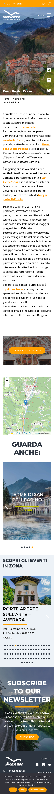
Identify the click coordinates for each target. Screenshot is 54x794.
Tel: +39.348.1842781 (14, 771)
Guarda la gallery (27, 350)
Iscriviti (20, 3)
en (43, 3)
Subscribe (27, 737)
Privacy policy (44, 772)
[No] (50, 783)
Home (6, 98)
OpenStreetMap (31, 433)
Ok (13, 790)
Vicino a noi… (20, 98)
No (22, 790)
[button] (25, 402)
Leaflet (16, 433)
